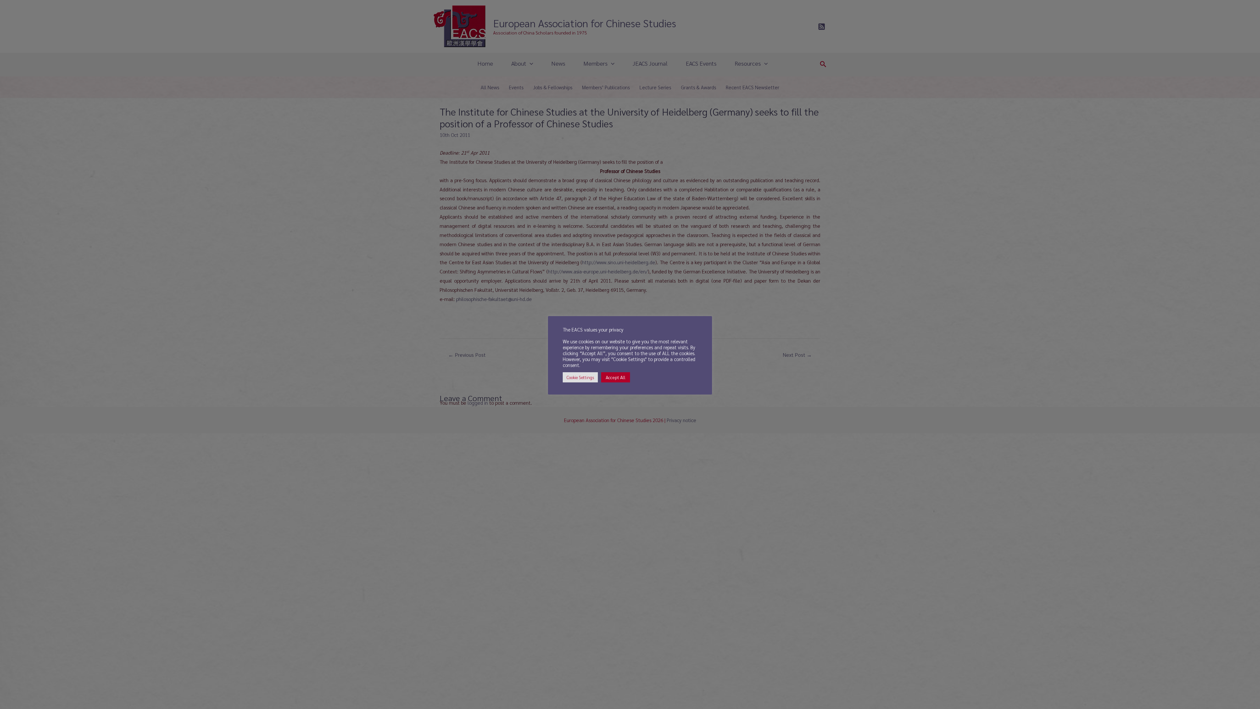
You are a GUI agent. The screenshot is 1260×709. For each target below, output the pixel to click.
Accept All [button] (615, 377)
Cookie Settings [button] (580, 377)
